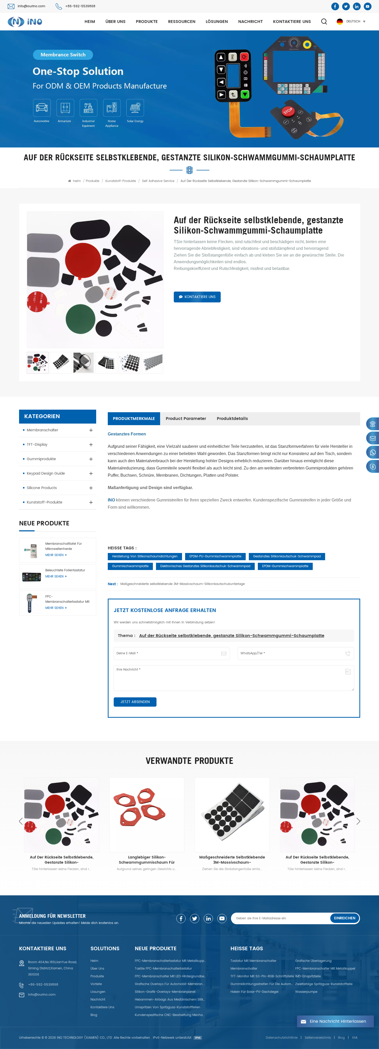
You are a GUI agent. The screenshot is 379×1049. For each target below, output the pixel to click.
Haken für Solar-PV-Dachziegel (254, 991)
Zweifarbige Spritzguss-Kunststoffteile (323, 984)
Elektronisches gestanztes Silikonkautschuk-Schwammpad (205, 566)
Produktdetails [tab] (232, 418)
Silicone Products (42, 488)
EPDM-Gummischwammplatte (285, 566)
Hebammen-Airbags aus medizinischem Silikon (171, 999)
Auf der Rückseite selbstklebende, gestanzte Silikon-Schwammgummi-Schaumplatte (231, 635)
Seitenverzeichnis (318, 1037)
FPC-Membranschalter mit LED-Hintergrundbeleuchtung (171, 976)
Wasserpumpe (306, 991)
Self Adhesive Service (158, 181)
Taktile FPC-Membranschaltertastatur (163, 968)
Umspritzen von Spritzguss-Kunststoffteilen (167, 1007)
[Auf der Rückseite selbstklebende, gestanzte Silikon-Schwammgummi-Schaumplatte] (61, 814)
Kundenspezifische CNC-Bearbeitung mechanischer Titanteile (171, 1015)
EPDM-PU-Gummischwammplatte (215, 556)
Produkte (147, 21)
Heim (94, 961)
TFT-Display (37, 445)
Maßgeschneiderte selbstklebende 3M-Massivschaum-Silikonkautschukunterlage (232, 860)
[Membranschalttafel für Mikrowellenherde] (31, 550)
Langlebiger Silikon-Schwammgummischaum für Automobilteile (147, 860)
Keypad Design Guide (46, 473)
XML (355, 1037)
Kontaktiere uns (292, 21)
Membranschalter (42, 430)
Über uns (115, 21)
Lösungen (217, 21)
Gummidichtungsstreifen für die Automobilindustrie (262, 984)
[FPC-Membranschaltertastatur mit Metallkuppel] (31, 603)
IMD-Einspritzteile (308, 976)
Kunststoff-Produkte (120, 181)
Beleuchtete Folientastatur (65, 570)
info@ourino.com (31, 6)
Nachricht (250, 21)
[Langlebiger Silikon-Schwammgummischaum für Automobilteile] (146, 814)
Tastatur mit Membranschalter (253, 961)
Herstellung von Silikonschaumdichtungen (145, 556)
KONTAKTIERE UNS (200, 297)
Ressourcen (181, 21)
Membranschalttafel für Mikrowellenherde (63, 546)
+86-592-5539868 (80, 6)
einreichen (344, 918)
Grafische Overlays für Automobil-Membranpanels (171, 984)
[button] (358, 821)
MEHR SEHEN (54, 576)
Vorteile (96, 984)
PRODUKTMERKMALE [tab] (134, 418)
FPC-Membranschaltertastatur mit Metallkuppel (67, 599)
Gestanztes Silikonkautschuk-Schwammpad (287, 556)
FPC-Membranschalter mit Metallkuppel (325, 968)
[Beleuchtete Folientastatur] (31, 577)
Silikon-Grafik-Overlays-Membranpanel (165, 991)
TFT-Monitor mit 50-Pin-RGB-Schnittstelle (262, 976)
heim (90, 21)
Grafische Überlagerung (313, 961)
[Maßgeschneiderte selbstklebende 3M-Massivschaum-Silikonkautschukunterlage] (232, 814)
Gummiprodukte (41, 459)
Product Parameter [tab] (186, 418)
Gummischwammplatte (130, 566)
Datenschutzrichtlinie (282, 1037)
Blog (93, 1015)
